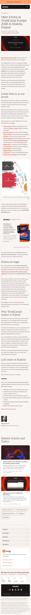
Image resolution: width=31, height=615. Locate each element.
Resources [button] (6, 540)
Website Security (7, 509)
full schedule (18, 302)
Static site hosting (7, 565)
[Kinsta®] (5, 6)
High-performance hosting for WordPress (13, 494)
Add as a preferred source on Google (11, 32)
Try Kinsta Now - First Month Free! (14, 2)
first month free (11, 409)
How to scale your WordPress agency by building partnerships (15, 462)
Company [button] (5, 544)
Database (21, 513)
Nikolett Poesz (4, 31)
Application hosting (7, 559)
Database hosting (7, 562)
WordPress (6, 517)
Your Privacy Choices (22, 574)
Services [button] (5, 537)
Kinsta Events (5, 13)
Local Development (21, 509)
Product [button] (5, 529)
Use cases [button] (6, 533)
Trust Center (4, 574)
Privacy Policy (12, 574)
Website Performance (9, 513)
